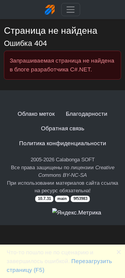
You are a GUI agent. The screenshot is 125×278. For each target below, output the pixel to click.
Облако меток (36, 113)
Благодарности (86, 113)
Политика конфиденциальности (62, 143)
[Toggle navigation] (70, 9)
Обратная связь (62, 128)
